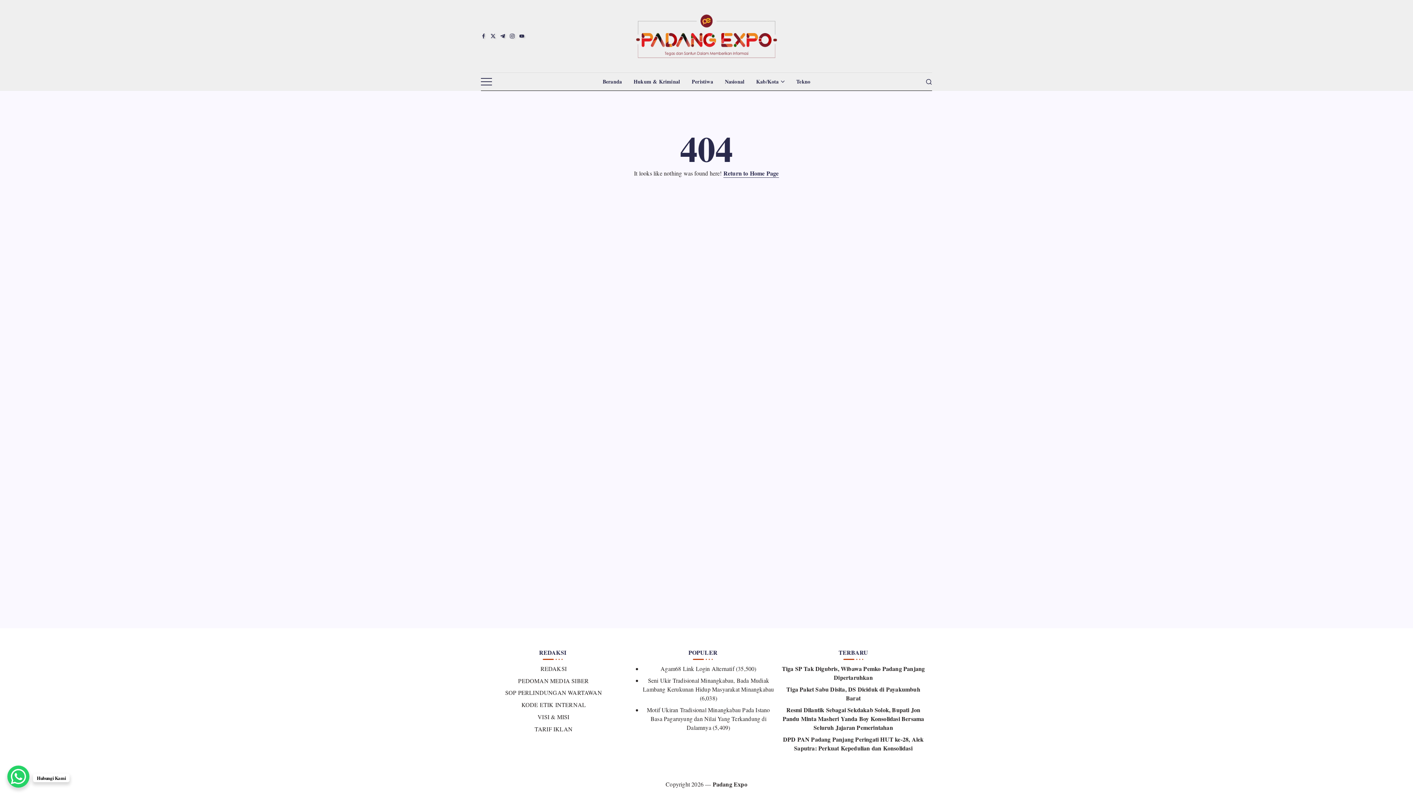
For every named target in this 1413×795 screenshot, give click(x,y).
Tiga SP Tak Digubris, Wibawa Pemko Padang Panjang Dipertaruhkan (853, 673)
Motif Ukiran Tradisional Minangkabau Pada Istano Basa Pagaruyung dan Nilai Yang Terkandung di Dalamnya (708, 718)
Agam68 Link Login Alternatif (697, 668)
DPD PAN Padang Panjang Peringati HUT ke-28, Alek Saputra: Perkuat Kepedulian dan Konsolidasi (853, 743)
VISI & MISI (553, 717)
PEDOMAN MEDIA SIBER (553, 681)
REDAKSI (554, 668)
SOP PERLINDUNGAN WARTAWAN (553, 692)
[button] (486, 82)
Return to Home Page (751, 173)
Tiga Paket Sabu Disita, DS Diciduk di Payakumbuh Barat (853, 693)
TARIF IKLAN (554, 729)
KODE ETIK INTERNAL (553, 705)
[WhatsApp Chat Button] (18, 777)
